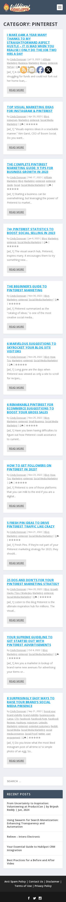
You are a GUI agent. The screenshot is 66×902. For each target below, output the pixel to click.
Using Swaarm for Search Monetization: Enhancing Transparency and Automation (32, 823)
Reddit (54, 726)
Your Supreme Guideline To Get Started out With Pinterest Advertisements (30, 641)
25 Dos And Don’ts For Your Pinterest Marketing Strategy (33, 582)
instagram (12, 120)
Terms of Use (23, 886)
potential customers (39, 726)
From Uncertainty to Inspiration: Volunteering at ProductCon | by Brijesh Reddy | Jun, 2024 (32, 806)
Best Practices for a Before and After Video (31, 861)
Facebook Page (39, 718)
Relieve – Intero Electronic (23, 836)
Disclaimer (52, 881)
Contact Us (36, 881)
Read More (16, 90)
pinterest (52, 63)
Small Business (36, 421)
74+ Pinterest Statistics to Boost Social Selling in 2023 (31, 231)
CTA (16, 718)
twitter (41, 733)
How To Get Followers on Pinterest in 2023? (29, 467)
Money (43, 63)
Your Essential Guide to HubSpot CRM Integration (31, 848)
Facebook (25, 718)
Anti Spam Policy (15, 881)
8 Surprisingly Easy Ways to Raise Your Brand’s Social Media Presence (31, 702)
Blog (46, 116)
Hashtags (21, 722)
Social (17, 185)
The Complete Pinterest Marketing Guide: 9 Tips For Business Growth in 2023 (30, 168)
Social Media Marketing (33, 185)
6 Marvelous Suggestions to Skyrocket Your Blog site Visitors (31, 347)
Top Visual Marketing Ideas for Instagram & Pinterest (30, 109)
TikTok (10, 67)
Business (22, 63)
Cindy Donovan (18, 59)
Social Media (13, 729)
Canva (10, 718)
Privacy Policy (43, 886)
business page (47, 715)
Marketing (34, 63)
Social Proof (31, 733)
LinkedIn (43, 722)
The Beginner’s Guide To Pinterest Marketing (27, 288)
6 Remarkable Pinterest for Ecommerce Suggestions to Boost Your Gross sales (30, 408)
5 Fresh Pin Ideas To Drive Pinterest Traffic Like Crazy (30, 525)
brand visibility (30, 715)
